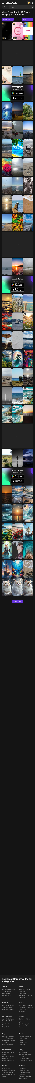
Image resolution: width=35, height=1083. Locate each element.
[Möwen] (7, 185)
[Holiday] (28, 204)
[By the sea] (7, 340)
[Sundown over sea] (7, 494)
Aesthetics (11, 1037)
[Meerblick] (28, 111)
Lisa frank (22, 1044)
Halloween (22, 1068)
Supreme (30, 1007)
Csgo (4, 1076)
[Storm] (7, 513)
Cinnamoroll (28, 989)
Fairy (20, 1038)
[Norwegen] (28, 458)
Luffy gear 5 (23, 993)
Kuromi (21, 989)
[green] (7, 531)
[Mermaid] (28, 358)
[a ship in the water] (7, 569)
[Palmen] (17, 223)
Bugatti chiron (7, 1027)
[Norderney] (17, 458)
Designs (5, 1034)
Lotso (13, 1060)
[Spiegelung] (28, 340)
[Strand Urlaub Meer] (28, 303)
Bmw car (5, 1025)
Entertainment (6, 1050)
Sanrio (30, 995)
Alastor (22, 997)
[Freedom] (28, 148)
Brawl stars (6, 1074)
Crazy (21, 1056)
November (22, 1074)
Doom (11, 1072)
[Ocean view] (28, 396)
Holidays (22, 1065)
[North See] (28, 223)
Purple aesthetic (7, 1044)
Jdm (3, 1019)
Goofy (30, 1060)
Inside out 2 (6, 1060)
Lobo (20, 1029)
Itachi (22, 991)
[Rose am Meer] (7, 167)
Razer (24, 1005)
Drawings (22, 1034)
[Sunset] (17, 266)
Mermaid (28, 1037)
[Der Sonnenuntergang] (17, 513)
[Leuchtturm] (17, 75)
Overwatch (6, 1068)
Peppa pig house (8, 1056)
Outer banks (6, 1058)
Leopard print (6, 995)
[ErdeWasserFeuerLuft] (28, 377)
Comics (21, 1016)
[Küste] (7, 358)
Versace (22, 1007)
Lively (4, 1052)
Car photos (6, 1023)
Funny (21, 1050)
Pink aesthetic (8, 1038)
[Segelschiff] (7, 266)
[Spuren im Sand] (17, 340)
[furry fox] (7, 550)
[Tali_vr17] (17, 111)
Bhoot (12, 1005)
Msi (20, 1005)
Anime (21, 986)
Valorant (5, 1072)
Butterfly (5, 989)
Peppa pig (10, 1052)
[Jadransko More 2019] (28, 550)
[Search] (32, 7)
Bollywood (5, 1002)
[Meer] (28, 75)
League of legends (8, 1070)
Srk (3, 1005)
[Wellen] (17, 494)
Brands (21, 1002)
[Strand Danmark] (17, 167)
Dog (5, 991)
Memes (21, 1054)
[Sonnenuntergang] (7, 130)
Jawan (12, 1009)
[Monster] (28, 513)
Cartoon (21, 1019)
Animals (4, 986)
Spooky (28, 1076)
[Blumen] (28, 321)
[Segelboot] (17, 321)
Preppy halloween (25, 1072)
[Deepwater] (17, 569)
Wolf (10, 989)
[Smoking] (17, 550)
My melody (22, 995)
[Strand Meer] (7, 377)
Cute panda (6, 993)
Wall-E (4, 1054)
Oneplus (21, 1011)
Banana (27, 1054)
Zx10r (11, 1021)
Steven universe (24, 1023)
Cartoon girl (23, 1042)
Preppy (4, 1037)
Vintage (12, 1040)
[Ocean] (7, 414)
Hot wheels (10, 1019)
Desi (10, 1007)
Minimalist (5, 1040)
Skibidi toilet (23, 1052)
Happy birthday (24, 1070)
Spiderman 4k (23, 1027)
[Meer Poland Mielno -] (7, 148)
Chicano (21, 1040)
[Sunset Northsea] (7, 204)
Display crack (23, 1058)
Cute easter (23, 1078)
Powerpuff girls (24, 1025)
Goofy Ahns (23, 1060)
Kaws (5, 1042)
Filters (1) (26, 19)
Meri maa (5, 1009)
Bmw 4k (5, 1021)
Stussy (30, 1005)
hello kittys (23, 1009)
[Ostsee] (17, 204)
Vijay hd (5, 1007)
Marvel (21, 1021)
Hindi (7, 1005)
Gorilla (9, 991)
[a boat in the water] (28, 531)
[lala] (17, 358)
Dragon (21, 1037)
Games (4, 1065)
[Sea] (7, 396)
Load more (17, 601)
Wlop (25, 1038)
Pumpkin (22, 1076)
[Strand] (28, 167)
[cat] (7, 587)
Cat (14, 989)
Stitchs (27, 1019)
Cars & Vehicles (7, 1016)
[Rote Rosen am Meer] (17, 531)
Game (13, 1074)
